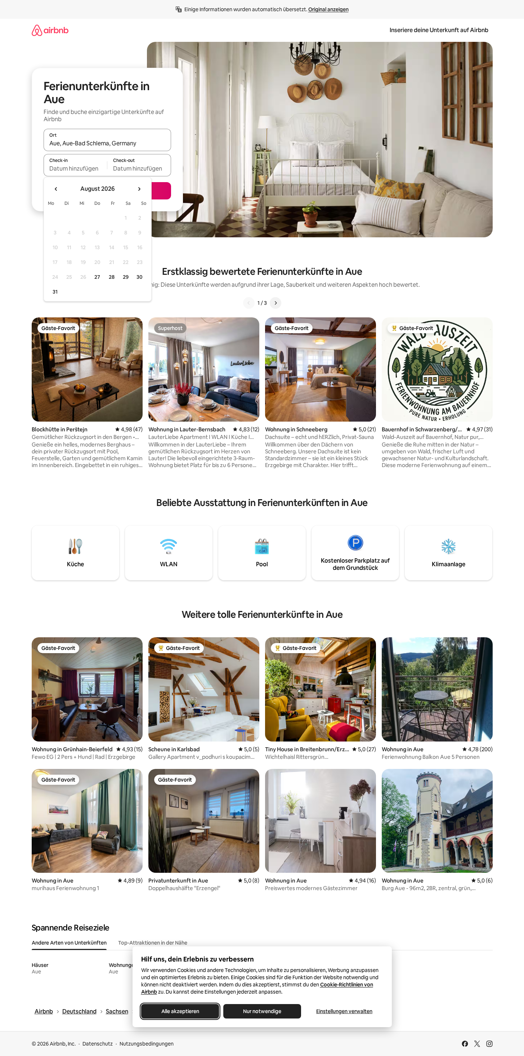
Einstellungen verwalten (344, 1011)
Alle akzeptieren (180, 1011)
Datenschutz (97, 1043)
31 (55, 292)
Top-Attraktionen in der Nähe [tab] (152, 943)
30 (139, 277)
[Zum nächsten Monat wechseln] (139, 189)
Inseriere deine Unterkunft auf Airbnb (439, 30)
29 (126, 277)
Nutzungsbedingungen (147, 1043)
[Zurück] (249, 303)
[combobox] (107, 143)
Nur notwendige (262, 1011)
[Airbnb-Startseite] (50, 30)
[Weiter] (275, 303)
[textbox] (75, 168)
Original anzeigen (328, 9)
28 (112, 277)
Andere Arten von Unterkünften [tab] (69, 943)
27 (97, 277)
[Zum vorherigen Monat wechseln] (56, 189)
